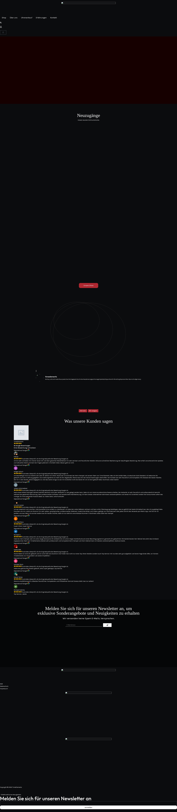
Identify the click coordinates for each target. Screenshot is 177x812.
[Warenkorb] (3, 32)
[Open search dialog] (0, 23)
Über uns (13, 18)
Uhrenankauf (26, 18)
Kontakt (53, 18)
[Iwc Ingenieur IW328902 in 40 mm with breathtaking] (49, 394)
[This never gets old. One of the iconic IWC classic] (75, 394)
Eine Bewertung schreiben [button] (25, 448)
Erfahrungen (41, 18)
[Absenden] (107, 625)
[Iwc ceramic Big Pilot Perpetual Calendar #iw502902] (128, 392)
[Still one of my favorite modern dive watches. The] (102, 396)
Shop (4, 18)
